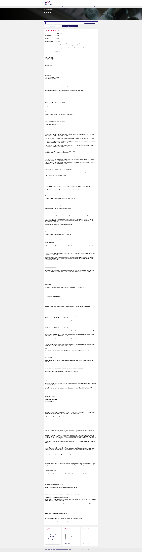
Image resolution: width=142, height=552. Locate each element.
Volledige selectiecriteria (68, 543)
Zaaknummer (47, 38)
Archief (67, 549)
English (46, 549)
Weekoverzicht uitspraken (87, 543)
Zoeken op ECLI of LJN (50, 536)
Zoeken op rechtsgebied (50, 537)
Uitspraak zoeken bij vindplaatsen (52, 539)
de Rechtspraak (69, 6)
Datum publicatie (48, 36)
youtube (96, 549)
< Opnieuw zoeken (52, 26)
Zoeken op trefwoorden (50, 535)
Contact (80, 6)
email (85, 549)
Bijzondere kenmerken (49, 41)
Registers (63, 6)
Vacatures (64, 549)
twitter (90, 549)
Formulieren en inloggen (93, 6)
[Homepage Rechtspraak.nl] (47, 2)
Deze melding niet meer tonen (90, 22)
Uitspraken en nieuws (57, 6)
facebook (92, 549)
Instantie (46, 33)
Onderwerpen (50, 6)
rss (84, 549)
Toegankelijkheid (58, 549)
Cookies (54, 549)
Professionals (75, 6)
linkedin (95, 549)
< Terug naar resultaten (70, 26)
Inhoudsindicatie (48, 43)
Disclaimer (70, 549)
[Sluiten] (97, 23)
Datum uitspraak (48, 35)
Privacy (51, 549)
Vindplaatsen (47, 50)
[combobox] (91, 30)
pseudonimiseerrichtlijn (66, 22)
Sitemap (49, 549)
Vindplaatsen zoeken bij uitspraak (52, 538)
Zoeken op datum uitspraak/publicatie (53, 534)
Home (46, 6)
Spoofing (61, 549)
